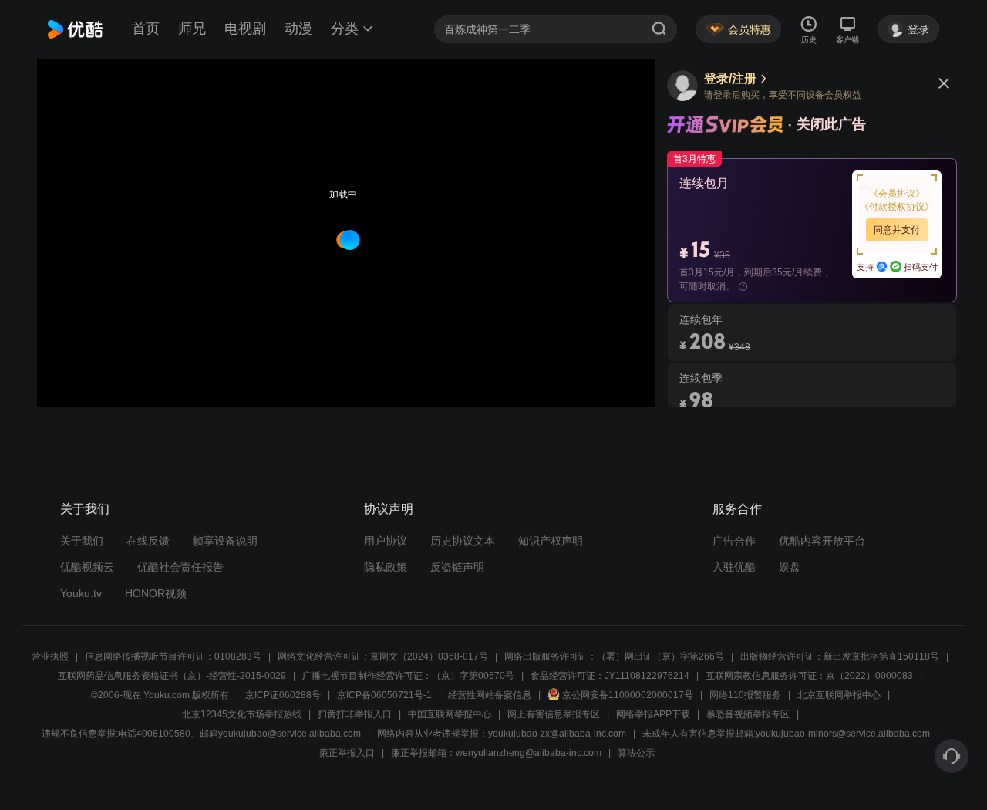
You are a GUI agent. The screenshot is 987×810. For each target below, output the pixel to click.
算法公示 (636, 753)
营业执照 (50, 656)
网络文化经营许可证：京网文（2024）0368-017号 (383, 656)
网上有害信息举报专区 (553, 714)
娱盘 (789, 567)
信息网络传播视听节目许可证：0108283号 (173, 656)
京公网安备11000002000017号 (627, 695)
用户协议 (385, 541)
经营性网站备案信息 (489, 695)
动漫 (298, 28)
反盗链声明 (457, 567)
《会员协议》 (897, 193)
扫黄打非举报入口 (355, 714)
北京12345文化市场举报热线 (241, 714)
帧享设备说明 (225, 541)
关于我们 (81, 541)
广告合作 (734, 541)
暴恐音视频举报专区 (748, 714)
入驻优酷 (734, 567)
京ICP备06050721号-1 (384, 695)
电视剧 (245, 28)
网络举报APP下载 (653, 714)
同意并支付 (897, 229)
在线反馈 (148, 541)
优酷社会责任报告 (180, 567)
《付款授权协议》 (897, 206)
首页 (146, 28)
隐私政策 (385, 567)
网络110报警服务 (745, 695)
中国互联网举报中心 (449, 714)
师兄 (192, 28)
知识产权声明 (550, 541)
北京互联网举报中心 (839, 695)
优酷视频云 (87, 567)
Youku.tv (81, 593)
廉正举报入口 (347, 753)
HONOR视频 (156, 593)
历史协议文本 (462, 541)
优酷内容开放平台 (822, 541)
